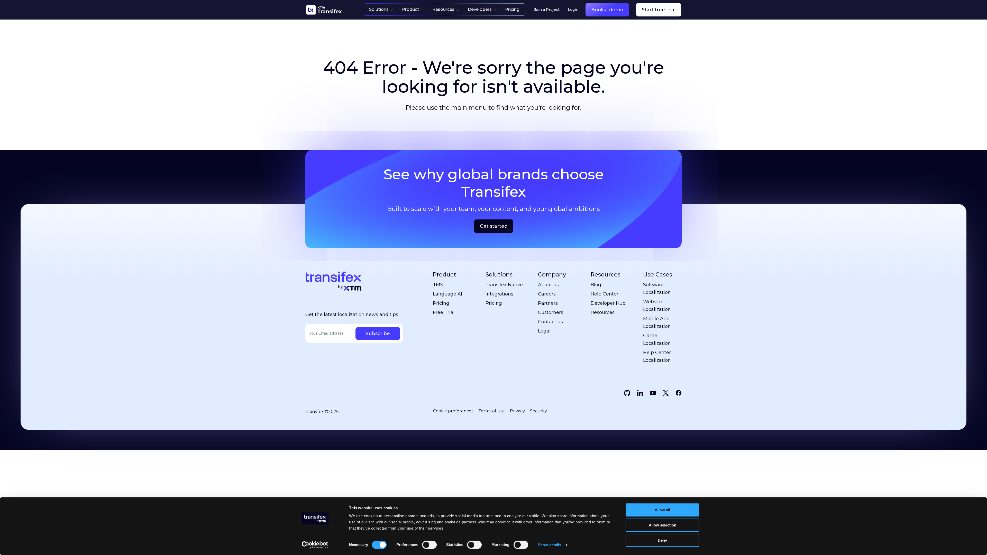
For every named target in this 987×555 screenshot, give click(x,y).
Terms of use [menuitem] (491, 411)
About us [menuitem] (548, 285)
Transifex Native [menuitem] (504, 285)
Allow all (662, 510)
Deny (662, 540)
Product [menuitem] (444, 274)
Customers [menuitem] (550, 312)
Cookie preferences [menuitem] (453, 411)
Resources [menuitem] (605, 274)
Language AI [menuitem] (447, 294)
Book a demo (607, 10)
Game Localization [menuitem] (657, 339)
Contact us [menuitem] (550, 322)
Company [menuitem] (552, 274)
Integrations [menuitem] (499, 294)
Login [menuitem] (573, 9)
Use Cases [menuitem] (657, 274)
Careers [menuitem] (547, 294)
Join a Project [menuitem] (547, 9)
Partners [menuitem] (548, 303)
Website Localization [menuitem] (657, 305)
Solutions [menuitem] (499, 274)
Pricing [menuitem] (441, 303)
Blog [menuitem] (596, 285)
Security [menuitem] (538, 411)
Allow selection (662, 525)
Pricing (512, 9)
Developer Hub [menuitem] (608, 303)
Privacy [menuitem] (517, 411)
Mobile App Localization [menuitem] (657, 322)
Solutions (379, 9)
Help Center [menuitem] (604, 294)
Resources (443, 9)
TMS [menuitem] (438, 285)
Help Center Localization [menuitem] (657, 356)
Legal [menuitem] (544, 331)
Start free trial (658, 10)
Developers (480, 9)
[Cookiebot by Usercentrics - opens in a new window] (315, 545)
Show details (549, 545)
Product (410, 9)
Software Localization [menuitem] (657, 288)
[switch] (429, 545)
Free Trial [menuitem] (444, 312)
